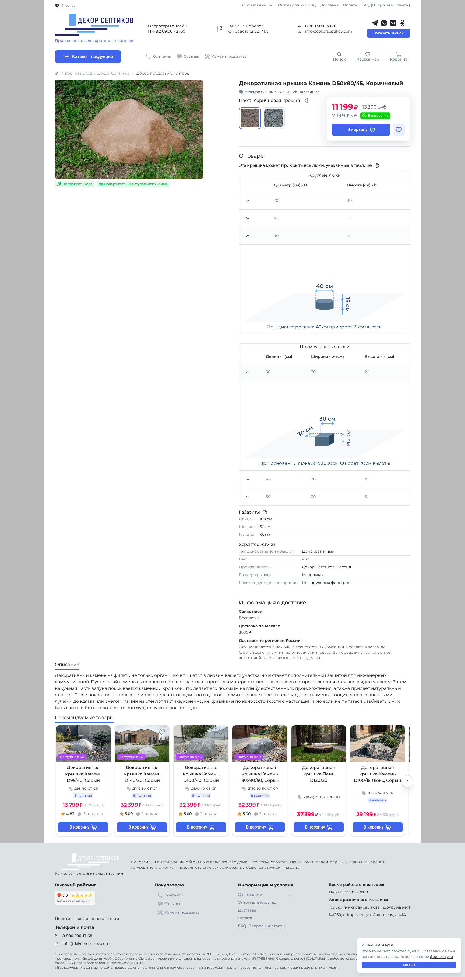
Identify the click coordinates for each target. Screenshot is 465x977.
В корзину (357, 129)
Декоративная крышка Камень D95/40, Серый (83, 774)
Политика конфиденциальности (87, 918)
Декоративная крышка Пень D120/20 (318, 774)
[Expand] (248, 372)
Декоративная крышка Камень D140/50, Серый (142, 774)
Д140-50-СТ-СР (145, 789)
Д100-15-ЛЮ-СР (380, 793)
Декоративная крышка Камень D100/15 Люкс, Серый (377, 774)
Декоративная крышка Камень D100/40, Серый (201, 774)
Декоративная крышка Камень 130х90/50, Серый (259, 774)
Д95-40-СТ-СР (86, 789)
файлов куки (441, 956)
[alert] (409, 955)
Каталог (92, 56)
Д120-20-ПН (321, 797)
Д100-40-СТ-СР (204, 789)
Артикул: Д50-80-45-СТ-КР (267, 92)
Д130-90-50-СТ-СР (263, 789)
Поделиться (308, 92)
